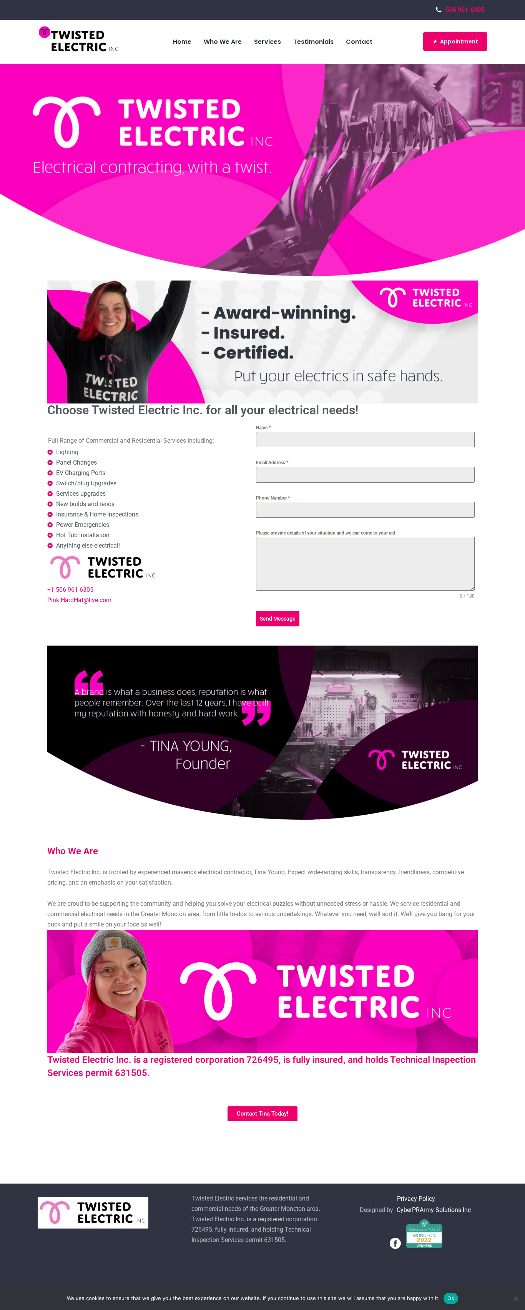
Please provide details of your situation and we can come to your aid (325, 533)
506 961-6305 (466, 9)
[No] (515, 1298)
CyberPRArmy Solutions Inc (434, 1210)
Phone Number (273, 498)
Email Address (272, 462)
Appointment (459, 41)
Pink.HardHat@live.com (79, 600)
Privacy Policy (416, 1198)
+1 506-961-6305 (70, 589)
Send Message (278, 619)
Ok (450, 1298)
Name (263, 427)
